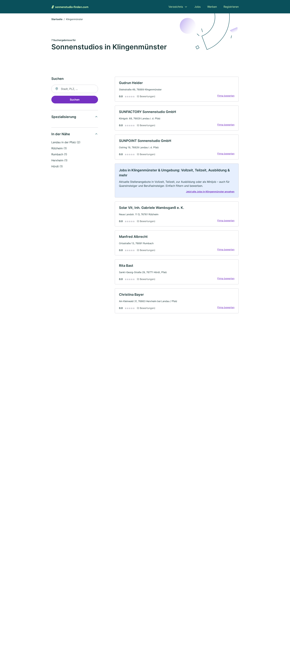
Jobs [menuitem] (197, 6)
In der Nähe (60, 134)
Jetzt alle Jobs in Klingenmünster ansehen (210, 191)
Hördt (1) (57, 166)
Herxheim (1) (59, 160)
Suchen (75, 99)
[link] (177, 89)
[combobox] (74, 89)
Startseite (56, 19)
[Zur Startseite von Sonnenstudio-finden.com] (69, 7)
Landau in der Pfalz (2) (65, 142)
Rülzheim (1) (59, 148)
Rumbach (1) (59, 154)
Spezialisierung (63, 117)
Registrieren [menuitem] (231, 6)
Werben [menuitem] (212, 6)
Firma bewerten (225, 95)
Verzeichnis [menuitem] (175, 6)
